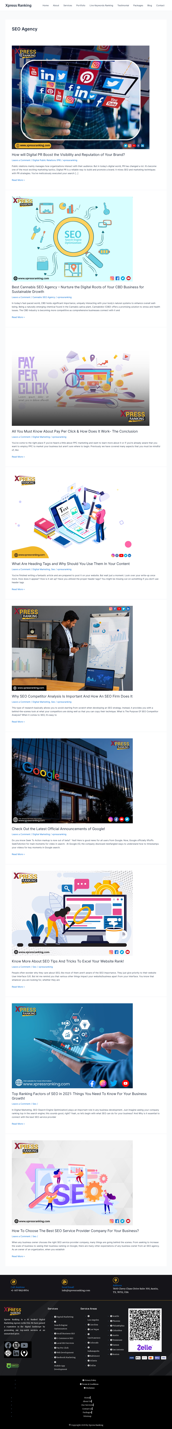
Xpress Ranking (18, 5)
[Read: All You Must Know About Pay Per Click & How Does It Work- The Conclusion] (80, 379)
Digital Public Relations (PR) (47, 160)
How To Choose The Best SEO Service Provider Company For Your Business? (75, 1231)
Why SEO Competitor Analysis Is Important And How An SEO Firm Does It (72, 696)
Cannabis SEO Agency (44, 297)
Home (46, 5)
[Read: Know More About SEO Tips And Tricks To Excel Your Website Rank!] (72, 913)
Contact (160, 5)
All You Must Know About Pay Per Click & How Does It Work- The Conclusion (75, 431)
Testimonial (123, 5)
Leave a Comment (21, 160)
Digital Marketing (41, 437)
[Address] (116, 1280)
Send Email (68, 1287)
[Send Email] (65, 1282)
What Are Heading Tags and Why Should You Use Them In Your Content (71, 564)
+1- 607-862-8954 (20, 1290)
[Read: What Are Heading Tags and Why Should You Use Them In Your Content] (72, 515)
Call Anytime (18, 1287)
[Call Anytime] (14, 1282)
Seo (53, 569)
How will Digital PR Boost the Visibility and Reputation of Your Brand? (68, 155)
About (56, 5)
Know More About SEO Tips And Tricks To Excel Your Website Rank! (68, 961)
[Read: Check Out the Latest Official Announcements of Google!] (72, 780)
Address (117, 1285)
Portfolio (80, 5)
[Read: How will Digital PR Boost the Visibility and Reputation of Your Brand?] (80, 97)
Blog (149, 5)
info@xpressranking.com (76, 1290)
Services (67, 5)
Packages (138, 5)
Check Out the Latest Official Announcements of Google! (58, 829)
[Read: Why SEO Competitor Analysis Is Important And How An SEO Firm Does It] (72, 648)
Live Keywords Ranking (101, 5)
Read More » (18, 179)
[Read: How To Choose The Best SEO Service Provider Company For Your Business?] (72, 1182)
